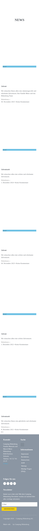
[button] (36, 3)
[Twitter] (11, 483)
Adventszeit (5, 169)
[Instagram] (8, 483)
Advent (3, 86)
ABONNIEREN (9, 509)
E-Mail (5, 463)
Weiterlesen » (5, 99)
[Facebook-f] (4, 483)
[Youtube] (14, 483)
